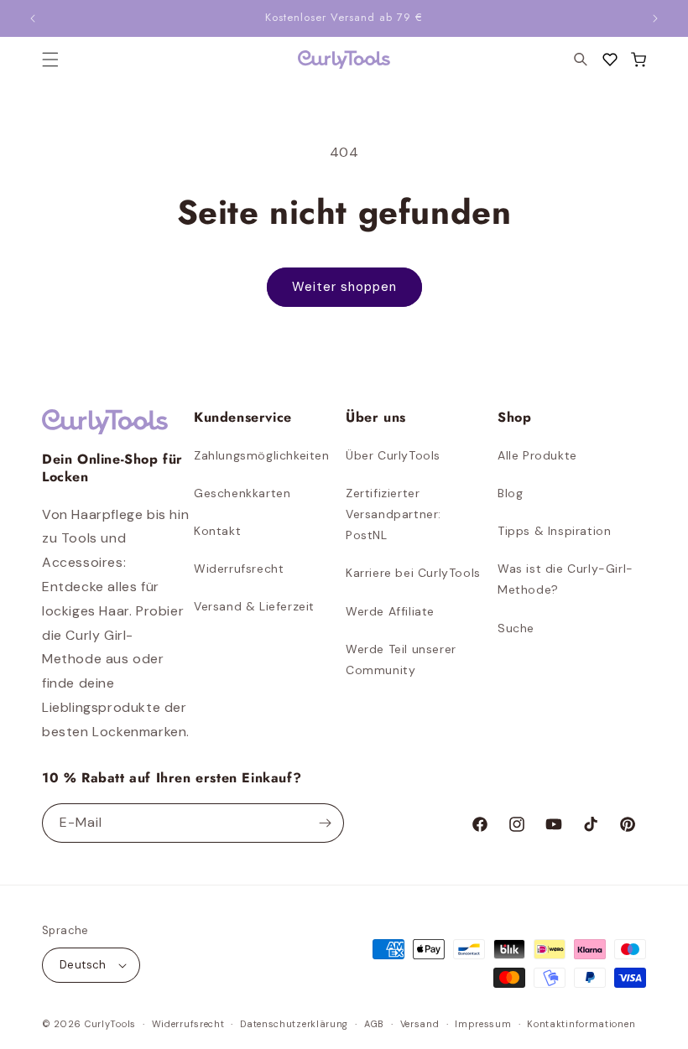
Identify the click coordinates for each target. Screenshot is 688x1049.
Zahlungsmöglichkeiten (262, 455)
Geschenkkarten (242, 493)
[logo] (344, 59)
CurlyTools (110, 1024)
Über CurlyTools (393, 455)
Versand (420, 1024)
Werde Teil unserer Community (401, 659)
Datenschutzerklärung (294, 1024)
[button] (638, 59)
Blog (510, 493)
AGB (374, 1024)
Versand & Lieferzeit (254, 606)
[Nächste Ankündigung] (655, 18)
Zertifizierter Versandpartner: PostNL (393, 514)
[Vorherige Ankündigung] (32, 18)
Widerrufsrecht (239, 568)
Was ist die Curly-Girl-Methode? (565, 579)
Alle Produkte (537, 455)
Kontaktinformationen (581, 1024)
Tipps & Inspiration (554, 530)
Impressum (483, 1024)
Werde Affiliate (390, 611)
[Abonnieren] (324, 823)
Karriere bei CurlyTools (413, 572)
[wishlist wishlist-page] (610, 59)
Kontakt (217, 530)
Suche (516, 628)
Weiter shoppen (344, 286)
